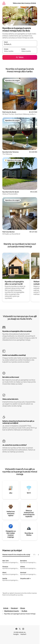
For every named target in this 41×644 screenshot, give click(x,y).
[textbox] (11, 51)
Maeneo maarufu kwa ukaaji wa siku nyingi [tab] (16, 554)
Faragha (16, 634)
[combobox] (20, 44)
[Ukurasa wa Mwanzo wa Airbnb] (3, 3)
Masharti (23, 634)
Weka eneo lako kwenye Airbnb (24, 3)
